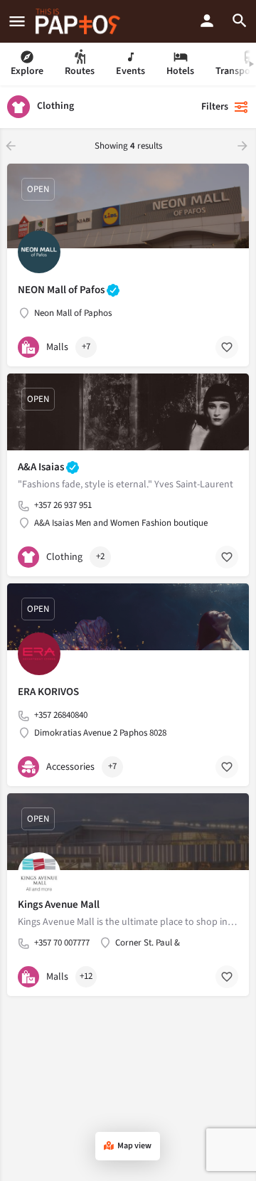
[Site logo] (79, 21)
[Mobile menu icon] (17, 21)
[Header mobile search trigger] (239, 20)
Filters (214, 107)
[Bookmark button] (226, 347)
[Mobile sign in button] (207, 20)
